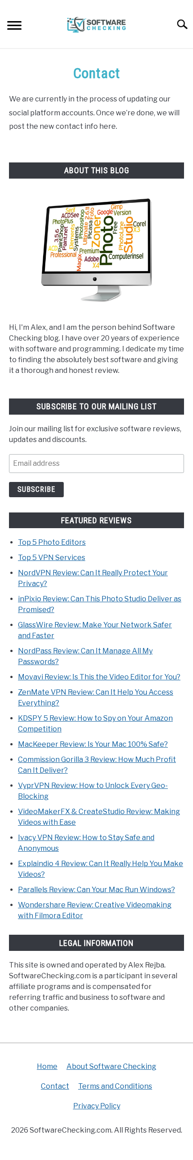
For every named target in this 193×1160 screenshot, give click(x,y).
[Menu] (14, 26)
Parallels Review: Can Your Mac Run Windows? (96, 889)
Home (47, 1066)
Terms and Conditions (115, 1086)
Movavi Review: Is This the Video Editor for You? (99, 677)
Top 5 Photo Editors (52, 542)
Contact (55, 1086)
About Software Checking (111, 1066)
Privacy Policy (96, 1106)
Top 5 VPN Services (51, 557)
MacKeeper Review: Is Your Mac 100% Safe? (93, 744)
